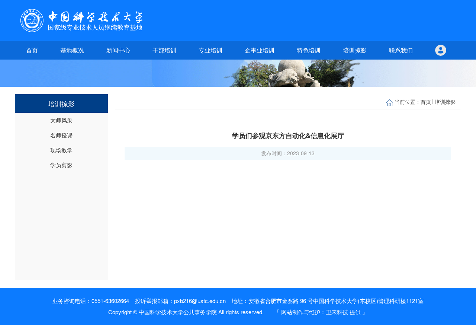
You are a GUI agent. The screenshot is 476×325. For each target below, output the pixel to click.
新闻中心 (118, 50)
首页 (32, 50)
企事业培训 (259, 50)
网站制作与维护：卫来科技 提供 (321, 312)
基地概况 (72, 50)
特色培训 (309, 50)
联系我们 (401, 50)
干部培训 (164, 50)
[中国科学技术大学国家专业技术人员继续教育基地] (81, 20)
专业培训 (210, 50)
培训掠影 (355, 50)
